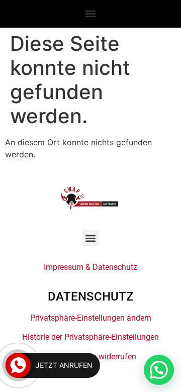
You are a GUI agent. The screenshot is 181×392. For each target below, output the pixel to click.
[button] (90, 13)
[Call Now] (18, 365)
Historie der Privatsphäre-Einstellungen (90, 337)
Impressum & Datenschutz (90, 267)
